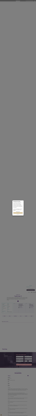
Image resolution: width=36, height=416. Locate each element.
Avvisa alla (18, 214)
